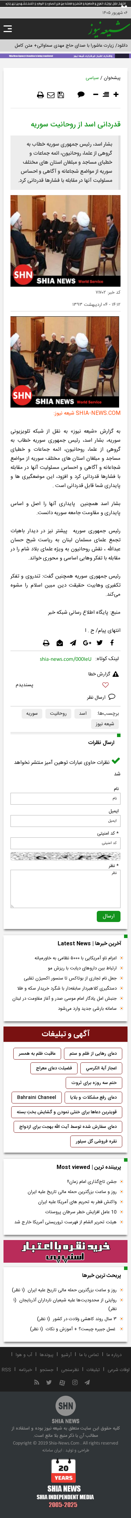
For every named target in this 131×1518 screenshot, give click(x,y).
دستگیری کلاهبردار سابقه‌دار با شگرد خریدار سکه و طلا (67, 988)
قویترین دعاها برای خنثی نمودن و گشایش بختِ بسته (67, 1112)
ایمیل (114, 811)
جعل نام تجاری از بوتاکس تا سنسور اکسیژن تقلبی (70, 978)
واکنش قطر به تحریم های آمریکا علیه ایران (77, 1202)
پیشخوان (112, 78)
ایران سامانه (52, 1450)
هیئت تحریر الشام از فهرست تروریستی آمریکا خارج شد (65, 1222)
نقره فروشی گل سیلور (96, 1141)
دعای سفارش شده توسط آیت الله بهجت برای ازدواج (68, 1127)
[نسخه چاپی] (40, 95)
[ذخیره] (61, 95)
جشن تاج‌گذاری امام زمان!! (91, 1182)
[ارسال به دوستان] (50, 95)
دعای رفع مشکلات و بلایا (93, 1097)
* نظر (114, 866)
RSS (6, 1370)
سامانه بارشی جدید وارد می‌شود (87, 1009)
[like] (65, 686)
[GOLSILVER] (65, 1251)
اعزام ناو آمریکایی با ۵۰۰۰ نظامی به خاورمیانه (76, 958)
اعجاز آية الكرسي (101, 1068)
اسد (83, 714)
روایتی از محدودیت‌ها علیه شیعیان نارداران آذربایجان (65, 1304)
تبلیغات (93, 1370)
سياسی (92, 78)
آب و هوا (24, 1355)
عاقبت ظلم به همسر (37, 1054)
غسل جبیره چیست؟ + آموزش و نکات (73, 1329)
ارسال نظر (97, 698)
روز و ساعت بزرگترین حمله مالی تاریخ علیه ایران (72, 1192)
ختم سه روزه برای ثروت (94, 1083)
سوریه (32, 714)
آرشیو (66, 1355)
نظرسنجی (70, 1370)
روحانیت (58, 714)
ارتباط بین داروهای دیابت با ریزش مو (82, 968)
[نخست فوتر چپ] (65, 1483)
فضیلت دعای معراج (54, 1068)
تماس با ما (89, 1355)
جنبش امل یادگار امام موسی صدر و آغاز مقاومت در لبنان (64, 998)
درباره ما (114, 1355)
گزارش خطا (99, 674)
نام (116, 789)
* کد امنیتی (108, 833)
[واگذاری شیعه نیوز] (65, 55)
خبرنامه (25, 1370)
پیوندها (46, 1355)
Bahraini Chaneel (36, 1097)
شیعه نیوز (105, 724)
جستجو (46, 1370)
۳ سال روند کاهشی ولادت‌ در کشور (77, 1319)
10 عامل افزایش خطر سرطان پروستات (81, 1212)
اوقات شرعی (119, 1370)
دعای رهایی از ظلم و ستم (93, 1054)
